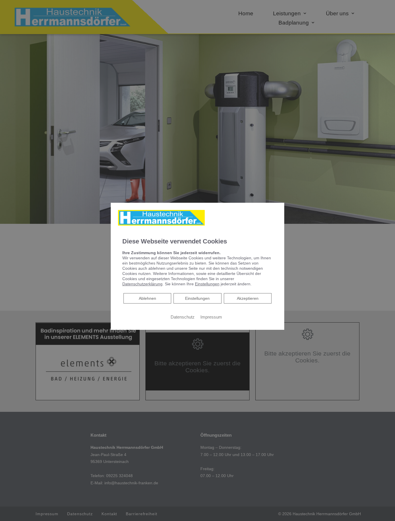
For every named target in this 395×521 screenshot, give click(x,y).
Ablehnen (147, 298)
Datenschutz (183, 317)
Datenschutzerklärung (142, 284)
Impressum (211, 317)
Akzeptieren (248, 298)
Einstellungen (197, 298)
